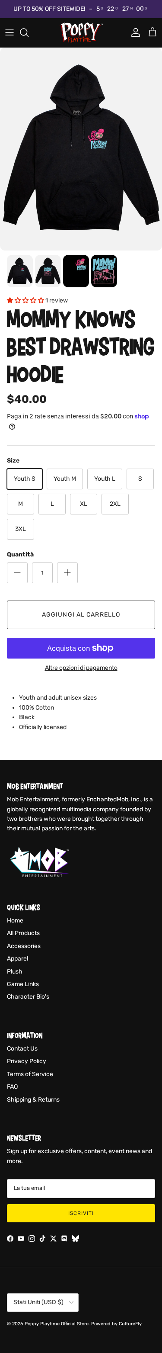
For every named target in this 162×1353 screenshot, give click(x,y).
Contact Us (22, 1048)
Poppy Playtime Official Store (57, 1324)
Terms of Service (30, 1074)
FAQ (12, 1086)
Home (15, 920)
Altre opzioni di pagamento (81, 668)
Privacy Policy (26, 1061)
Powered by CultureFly (116, 1324)
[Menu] (9, 32)
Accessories (24, 946)
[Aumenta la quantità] (67, 572)
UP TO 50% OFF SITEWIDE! (49, 9)
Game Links (23, 984)
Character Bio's (28, 996)
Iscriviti (81, 1213)
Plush (14, 971)
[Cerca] (28, 32)
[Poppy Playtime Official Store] (81, 32)
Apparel (17, 958)
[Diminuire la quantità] (17, 572)
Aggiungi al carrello (81, 614)
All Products (23, 933)
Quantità (20, 554)
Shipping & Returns (33, 1099)
